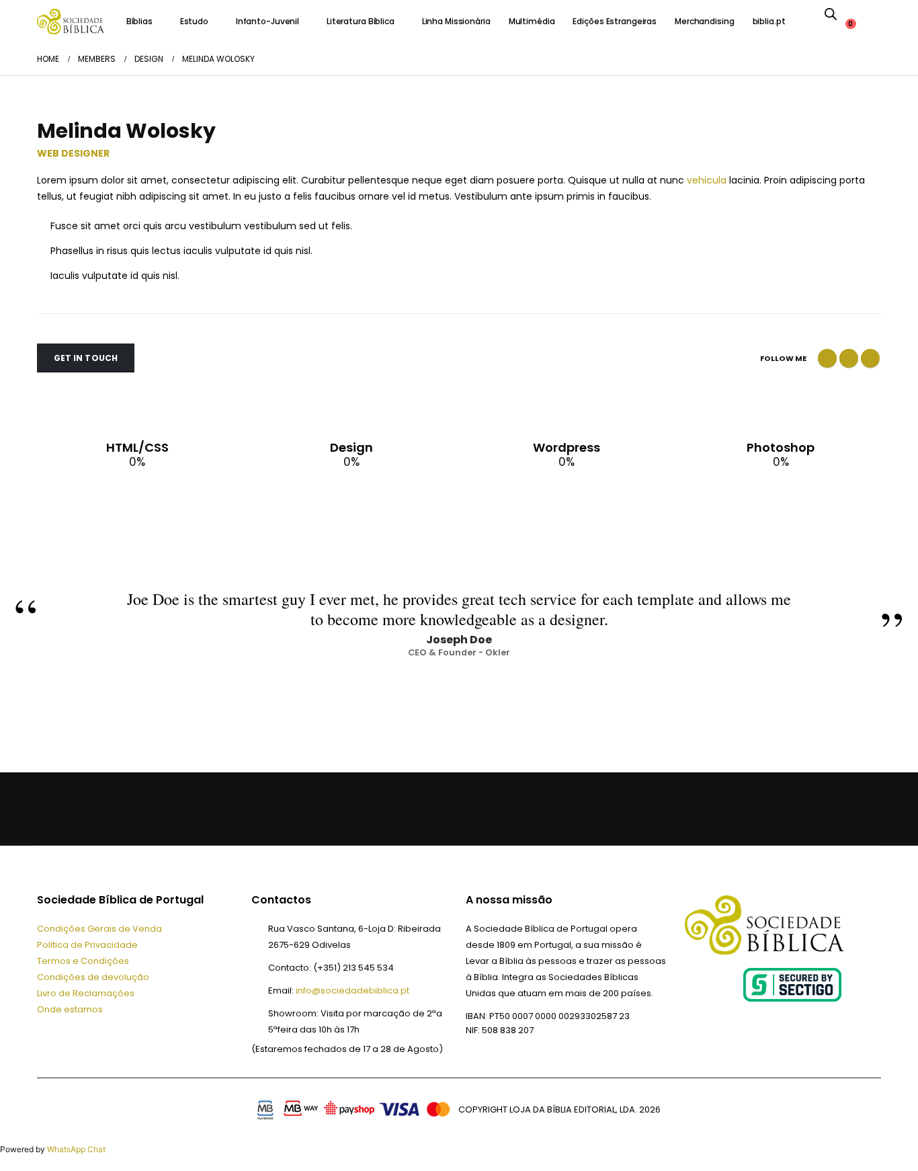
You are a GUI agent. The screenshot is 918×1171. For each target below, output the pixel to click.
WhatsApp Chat (76, 1149)
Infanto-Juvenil (267, 21)
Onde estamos (70, 1009)
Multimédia (532, 21)
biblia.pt (769, 21)
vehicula (706, 180)
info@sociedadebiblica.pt (352, 990)
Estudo (194, 21)
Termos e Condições (83, 961)
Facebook (827, 358)
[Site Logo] (70, 21)
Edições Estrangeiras (615, 21)
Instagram (148, 808)
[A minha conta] (857, 13)
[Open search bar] (830, 13)
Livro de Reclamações (85, 993)
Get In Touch (86, 358)
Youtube (116, 808)
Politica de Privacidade (87, 944)
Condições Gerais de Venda (99, 928)
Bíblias (139, 21)
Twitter (848, 358)
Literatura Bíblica (360, 21)
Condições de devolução (93, 977)
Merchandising (704, 21)
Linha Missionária (456, 21)
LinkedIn (870, 358)
